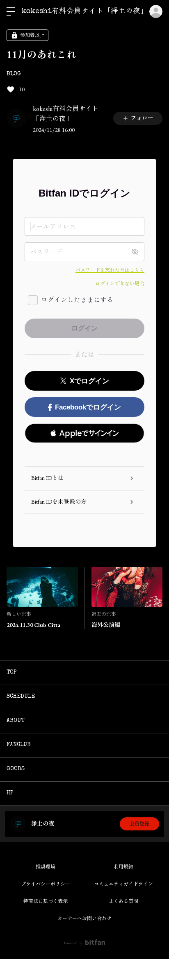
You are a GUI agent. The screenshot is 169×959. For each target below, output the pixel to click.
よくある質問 (123, 901)
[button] (84, 433)
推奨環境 (45, 867)
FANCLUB (19, 745)
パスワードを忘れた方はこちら (109, 270)
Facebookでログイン (88, 407)
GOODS (16, 769)
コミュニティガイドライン (123, 884)
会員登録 (139, 824)
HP (10, 793)
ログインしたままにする (77, 300)
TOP (12, 672)
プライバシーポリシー (45, 884)
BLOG (14, 74)
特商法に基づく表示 (45, 901)
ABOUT (15, 721)
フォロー (141, 118)
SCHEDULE (21, 696)
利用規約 (123, 867)
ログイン (155, 11)
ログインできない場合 (119, 283)
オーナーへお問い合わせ (84, 918)
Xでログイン (89, 381)
